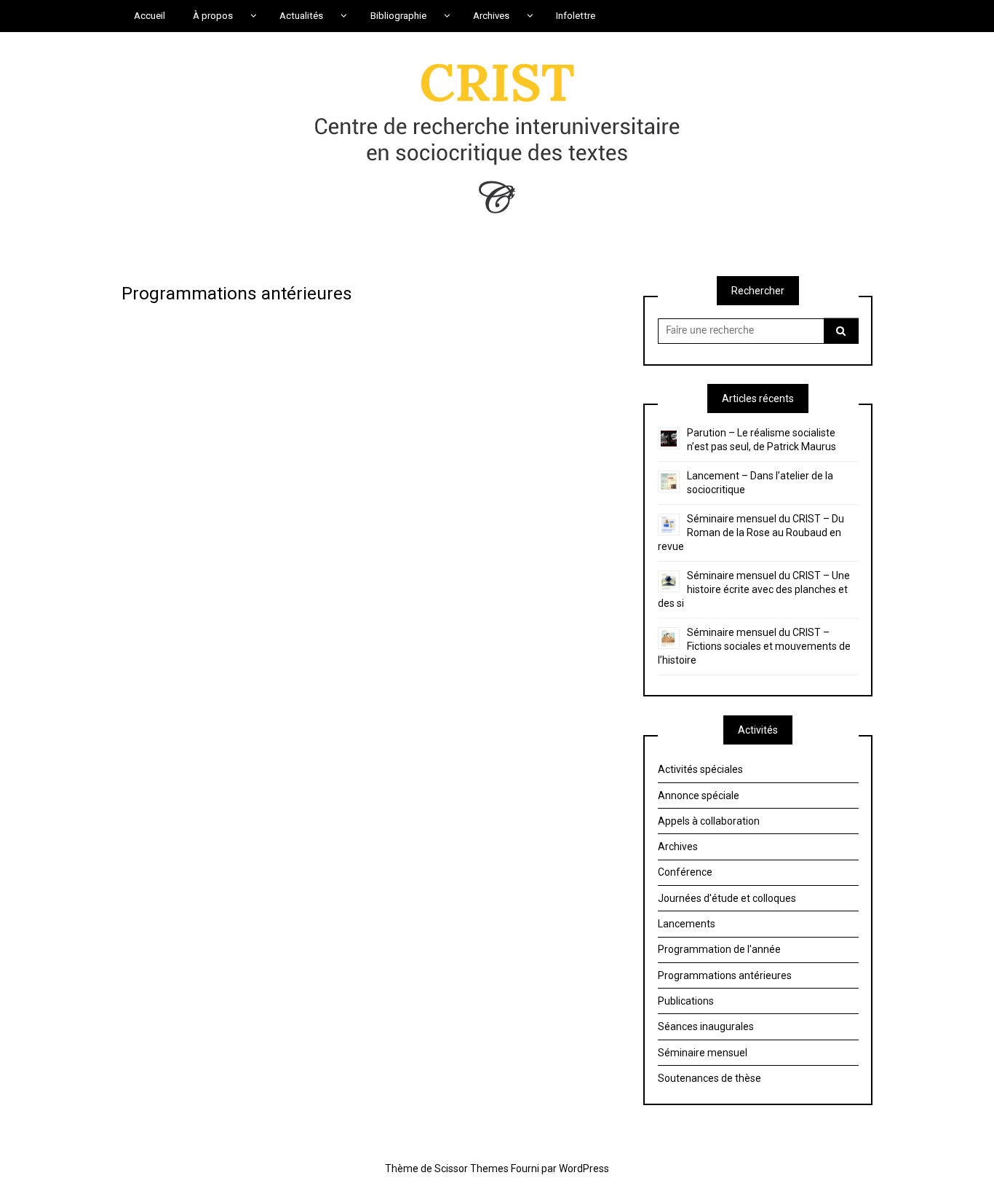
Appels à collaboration (709, 821)
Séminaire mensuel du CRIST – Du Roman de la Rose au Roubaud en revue (751, 532)
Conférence (685, 872)
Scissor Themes (471, 1168)
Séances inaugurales (706, 1026)
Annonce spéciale (698, 795)
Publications (686, 1001)
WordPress (584, 1168)
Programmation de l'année (719, 949)
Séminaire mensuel (702, 1053)
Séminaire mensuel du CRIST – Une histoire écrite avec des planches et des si (754, 589)
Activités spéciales (700, 769)
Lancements (686, 924)
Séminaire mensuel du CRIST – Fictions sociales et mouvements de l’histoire (754, 646)
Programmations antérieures (725, 975)
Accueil (149, 15)
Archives (678, 846)
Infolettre (575, 15)
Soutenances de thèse (709, 1078)
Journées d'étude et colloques (727, 898)
